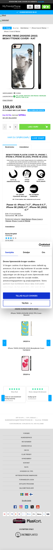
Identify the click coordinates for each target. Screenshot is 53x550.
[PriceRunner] (19, 521)
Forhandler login (26, 479)
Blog (26, 467)
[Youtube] (37, 506)
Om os (26, 450)
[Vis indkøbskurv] (46, 7)
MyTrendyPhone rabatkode (26, 475)
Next (48, 343)
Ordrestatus (26, 446)
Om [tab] (43, 252)
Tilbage (8, 28)
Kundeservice (26, 437)
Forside (26, 433)
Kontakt (26, 463)
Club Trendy (26, 454)
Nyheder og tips (26, 471)
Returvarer (26, 442)
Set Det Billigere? (10, 118)
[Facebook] (15, 506)
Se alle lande (26, 500)
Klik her (41, 1)
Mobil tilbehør (26, 219)
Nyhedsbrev (26, 458)
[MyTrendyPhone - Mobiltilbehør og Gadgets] (11, 6)
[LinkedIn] (26, 506)
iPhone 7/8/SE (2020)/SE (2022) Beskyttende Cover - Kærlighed (26, 349)
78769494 (45, 420)
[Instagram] (20, 506)
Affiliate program (26, 484)
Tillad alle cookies (26, 296)
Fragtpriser (8, 100)
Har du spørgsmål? (26, 137)
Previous (4, 343)
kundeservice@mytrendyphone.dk (19, 420)
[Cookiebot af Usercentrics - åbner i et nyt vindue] (39, 245)
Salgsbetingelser (26, 488)
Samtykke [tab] (9, 252)
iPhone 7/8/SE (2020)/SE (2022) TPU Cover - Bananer (26, 314)
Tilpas (25, 303)
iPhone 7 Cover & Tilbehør (21, 221)
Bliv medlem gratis (36, 110)
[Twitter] (32, 506)
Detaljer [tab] (26, 252)
